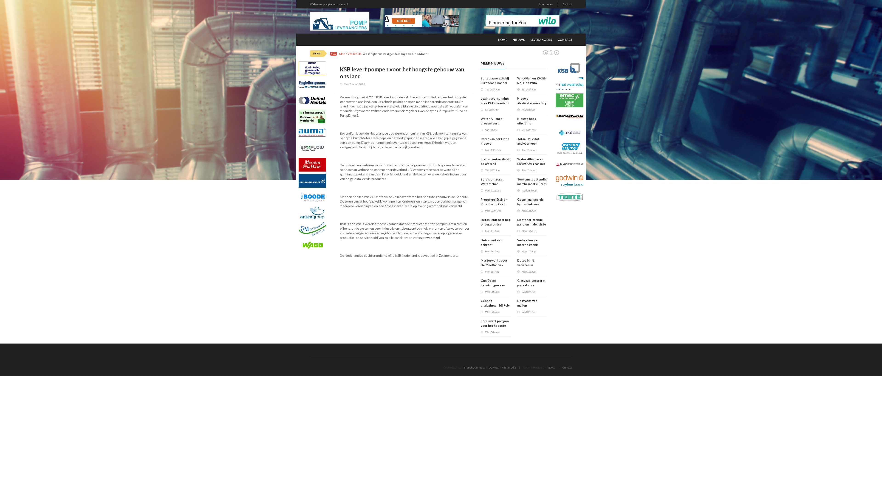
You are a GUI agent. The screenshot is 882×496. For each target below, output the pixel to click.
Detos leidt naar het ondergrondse (495, 222)
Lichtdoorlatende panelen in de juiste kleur (531, 224)
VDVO (551, 367)
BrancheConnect (474, 367)
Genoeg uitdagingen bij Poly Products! (495, 305)
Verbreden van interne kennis (528, 242)
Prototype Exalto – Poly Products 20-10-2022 (494, 204)
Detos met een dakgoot (491, 242)
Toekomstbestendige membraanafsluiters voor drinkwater (532, 184)
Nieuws (519, 40)
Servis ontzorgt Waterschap (492, 182)
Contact (567, 4)
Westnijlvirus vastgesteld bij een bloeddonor (395, 54)
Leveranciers (541, 40)
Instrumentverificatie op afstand (496, 161)
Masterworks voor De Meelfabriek (494, 263)
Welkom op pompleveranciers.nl (329, 4)
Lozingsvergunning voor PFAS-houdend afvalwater (495, 103)
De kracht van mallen (527, 303)
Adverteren (545, 4)
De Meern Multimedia (502, 367)
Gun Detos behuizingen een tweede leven (493, 285)
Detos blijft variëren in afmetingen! (526, 265)
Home (502, 40)
